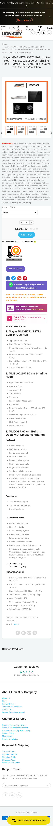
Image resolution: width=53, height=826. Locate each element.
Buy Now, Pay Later (11, 763)
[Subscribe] (47, 785)
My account (7, 736)
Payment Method (9, 754)
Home (4, 44)
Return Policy (8, 733)
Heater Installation (10, 739)
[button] (26, 318)
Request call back (15, 269)
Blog (4, 701)
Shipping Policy (9, 760)
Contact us (7, 709)
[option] (26, 102)
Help (19, 29)
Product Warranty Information (15, 728)
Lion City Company (30, 812)
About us (6, 698)
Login (50, 28)
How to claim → (24, 20)
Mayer (16, 624)
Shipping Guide (9, 757)
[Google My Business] (13, 28)
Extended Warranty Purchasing (16, 730)
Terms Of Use (8, 751)
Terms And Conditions (12, 707)
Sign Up (40, 28)
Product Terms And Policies (14, 725)
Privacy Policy (8, 704)
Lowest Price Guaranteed (13, 712)
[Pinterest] (12, 795)
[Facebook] (10, 28)
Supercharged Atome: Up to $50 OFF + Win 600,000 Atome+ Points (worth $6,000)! (24, 14)
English (29, 29)
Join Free (41, 3)
